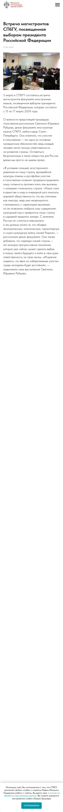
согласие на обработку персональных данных (32, 794)
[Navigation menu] (57, 5)
